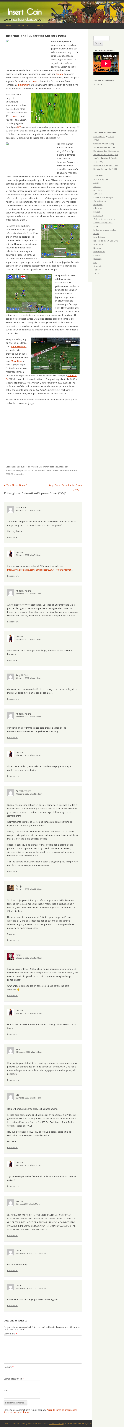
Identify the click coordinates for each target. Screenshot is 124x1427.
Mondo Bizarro (100, 237)
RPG (95, 262)
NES (19, 127)
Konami (59, 74)
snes (62, 470)
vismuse (97, 143)
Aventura (97, 190)
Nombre (9, 1366)
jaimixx (19, 552)
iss (36, 470)
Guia (95, 226)
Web (6, 1390)
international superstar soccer (20, 470)
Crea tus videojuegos (103, 197)
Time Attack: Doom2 (15, 485)
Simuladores (99, 266)
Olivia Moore (99, 136)
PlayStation (23, 84)
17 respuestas (17, 474)
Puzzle (96, 255)
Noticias (97, 248)
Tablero (97, 269)
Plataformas (99, 251)
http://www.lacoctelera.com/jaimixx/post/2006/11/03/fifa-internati (39, 569)
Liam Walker (99, 169)
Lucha (96, 233)
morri (18, 954)
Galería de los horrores (104, 219)
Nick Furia (21, 507)
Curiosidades (99, 201)
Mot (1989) (109, 143)
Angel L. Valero (23, 590)
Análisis (34, 466)
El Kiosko (97, 211)
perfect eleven (52, 470)
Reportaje (98, 258)
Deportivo (43, 466)
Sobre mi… (39, 25)
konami (41, 470)
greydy (19, 1200)
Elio (18, 1094)
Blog (8, 25)
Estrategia (98, 215)
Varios (96, 273)
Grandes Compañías (103, 222)
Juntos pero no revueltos (104, 230)
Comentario (10, 1333)
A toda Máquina (100, 179)
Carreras (97, 193)
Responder (12, 537)
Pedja (19, 886)
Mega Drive (16, 361)
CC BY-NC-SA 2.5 (56, 1423)
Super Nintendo (18, 346)
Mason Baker (99, 165)
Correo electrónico (14, 1378)
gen (18, 1048)
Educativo (97, 208)
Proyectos (23, 25)
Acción (96, 183)
